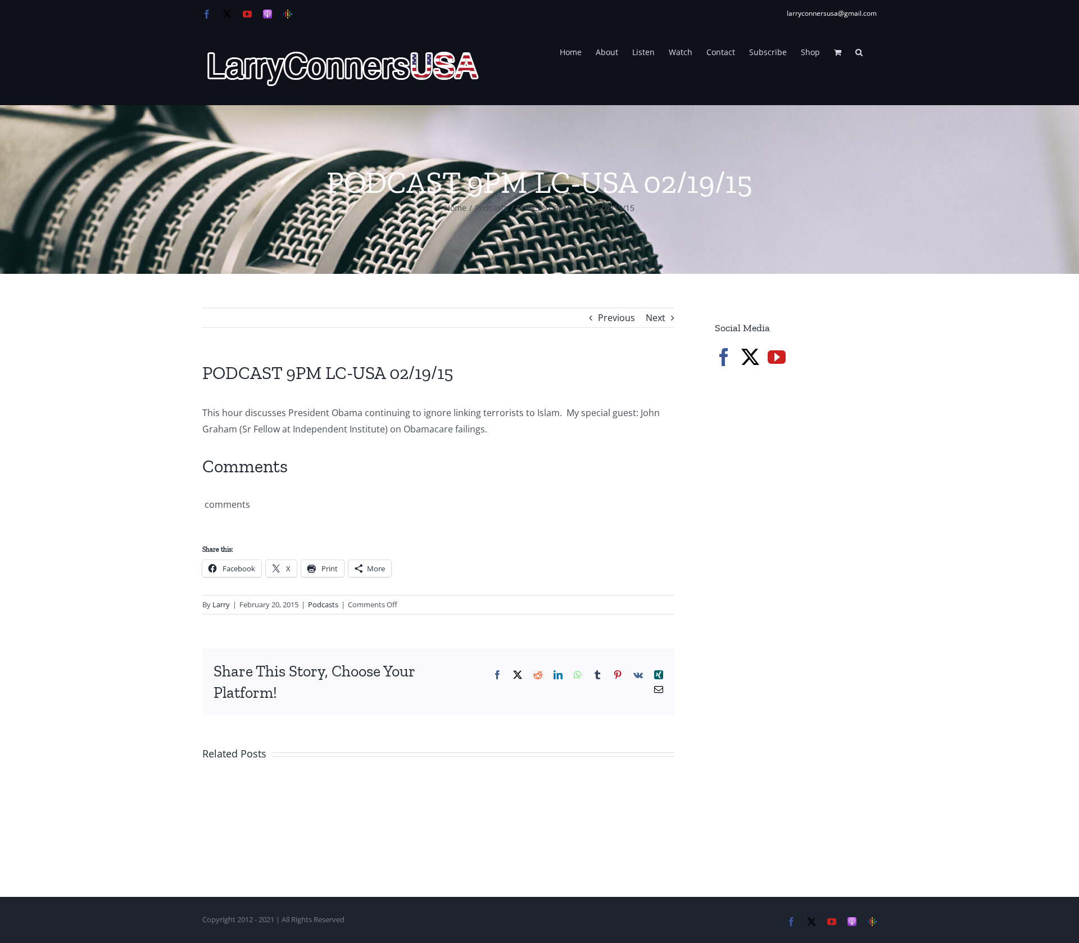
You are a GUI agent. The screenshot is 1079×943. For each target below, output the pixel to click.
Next (655, 318)
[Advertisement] (799, 568)
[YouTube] (777, 357)
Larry (221, 604)
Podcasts (323, 604)
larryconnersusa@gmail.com (832, 13)
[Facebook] (724, 357)
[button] (859, 51)
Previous (616, 318)
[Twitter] (750, 357)
